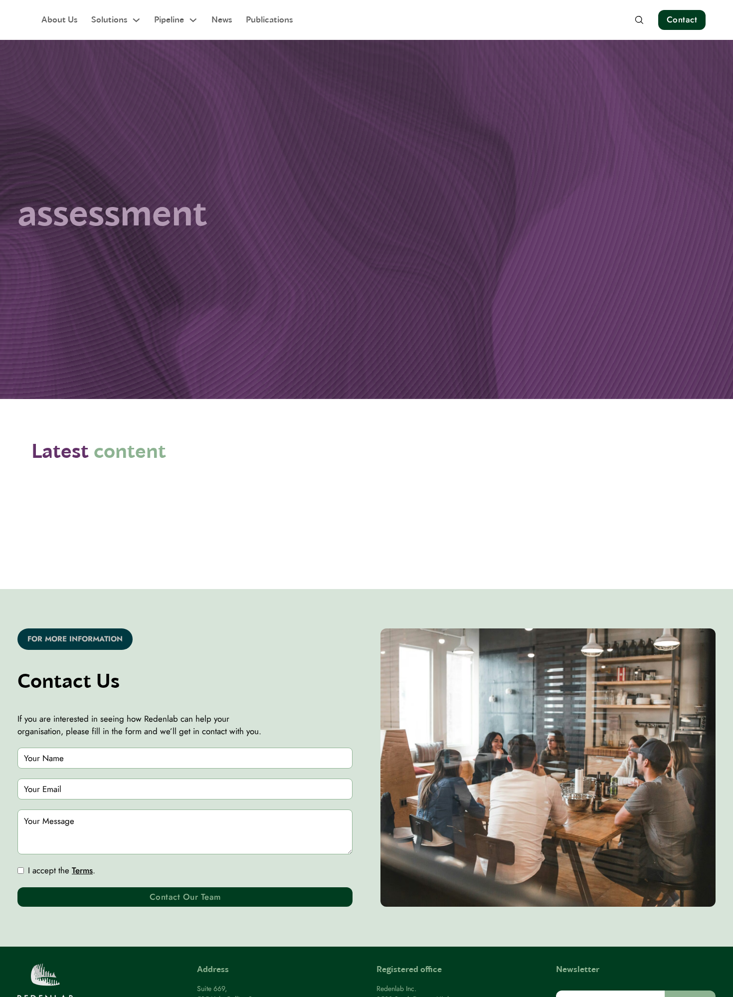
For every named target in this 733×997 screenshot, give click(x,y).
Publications (269, 19)
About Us (59, 19)
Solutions (109, 19)
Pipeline (169, 19)
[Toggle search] (639, 20)
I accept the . (61, 870)
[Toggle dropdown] (136, 20)
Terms (82, 870)
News (221, 19)
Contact (682, 19)
